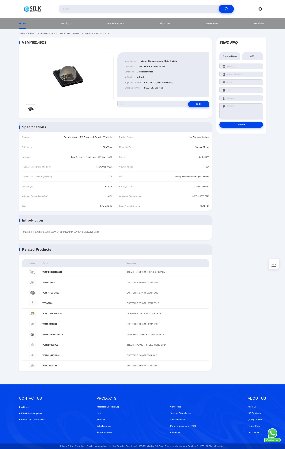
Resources (211, 23)
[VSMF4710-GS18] (32, 293)
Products (66, 23)
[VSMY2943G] (32, 282)
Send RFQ (259, 23)
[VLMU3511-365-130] (32, 313)
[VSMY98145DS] (67, 76)
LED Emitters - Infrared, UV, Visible (74, 33)
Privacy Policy (254, 426)
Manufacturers (115, 23)
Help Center (253, 432)
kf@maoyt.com (31, 413)
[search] (226, 9)
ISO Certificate (254, 413)
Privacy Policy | (67, 446)
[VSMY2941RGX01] (32, 355)
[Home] (32, 9)
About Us (164, 23)
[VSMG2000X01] (32, 324)
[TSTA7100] (32, 303)
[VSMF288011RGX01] (32, 272)
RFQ (198, 104)
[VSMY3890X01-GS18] (32, 334)
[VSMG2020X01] (32, 366)
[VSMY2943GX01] (32, 345)
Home (22, 23)
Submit (241, 124)
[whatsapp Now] (272, 441)
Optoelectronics (47, 33)
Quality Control (255, 419)
